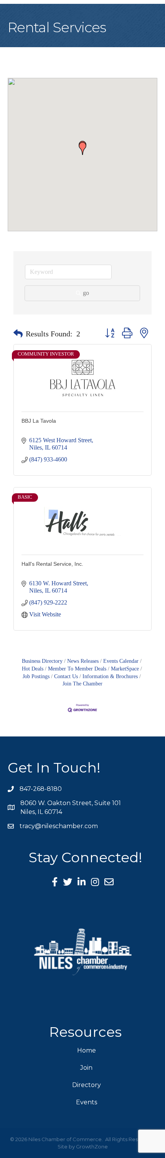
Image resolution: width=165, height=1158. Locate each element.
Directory (86, 1085)
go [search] (86, 293)
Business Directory (42, 661)
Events (86, 1102)
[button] (82, 148)
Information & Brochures (110, 676)
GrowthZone (92, 1146)
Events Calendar (121, 661)
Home (86, 1050)
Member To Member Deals (77, 669)
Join (86, 1067)
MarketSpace (125, 669)
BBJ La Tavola (38, 421)
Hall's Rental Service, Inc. (52, 564)
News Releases (83, 661)
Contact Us (66, 676)
